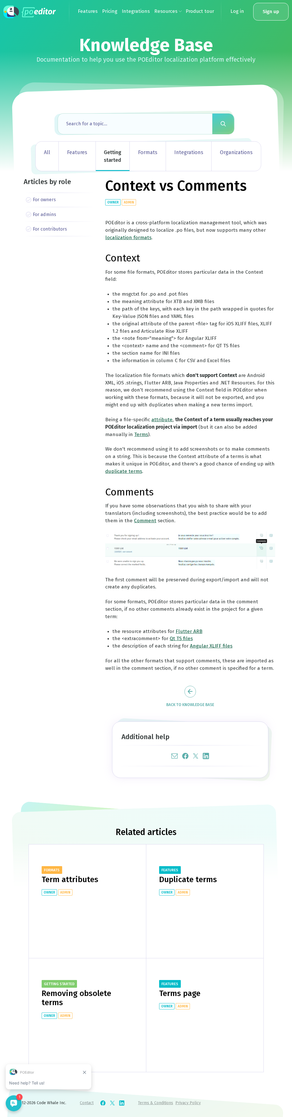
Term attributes (70, 879)
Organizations (236, 152)
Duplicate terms (188, 879)
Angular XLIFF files (211, 646)
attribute (162, 420)
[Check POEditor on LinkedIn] (121, 1103)
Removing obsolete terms (76, 998)
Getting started (112, 156)
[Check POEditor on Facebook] (103, 1103)
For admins (44, 214)
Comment (145, 521)
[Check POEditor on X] (112, 1103)
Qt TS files (181, 639)
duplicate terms (123, 471)
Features (77, 152)
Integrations (188, 152)
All (47, 152)
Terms (141, 434)
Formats (147, 152)
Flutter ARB (189, 631)
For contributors (50, 229)
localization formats (128, 238)
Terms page (179, 993)
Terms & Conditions (155, 1102)
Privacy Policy (188, 1102)
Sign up (271, 12)
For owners (44, 199)
